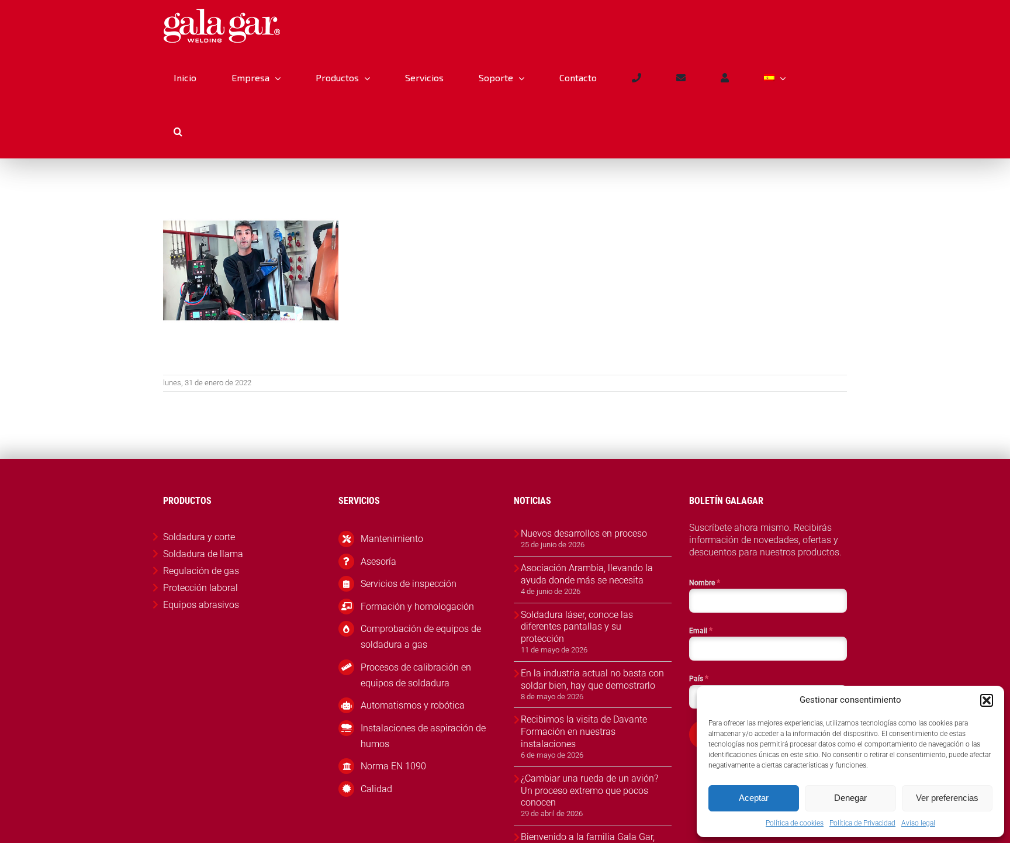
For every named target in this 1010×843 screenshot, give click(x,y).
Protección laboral (200, 587)
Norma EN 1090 (393, 766)
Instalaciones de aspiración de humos (423, 736)
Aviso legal (918, 823)
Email (700, 630)
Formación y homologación (417, 606)
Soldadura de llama (203, 553)
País (698, 678)
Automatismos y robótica (413, 705)
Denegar (850, 798)
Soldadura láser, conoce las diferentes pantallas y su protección (577, 627)
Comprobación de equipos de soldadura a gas (421, 636)
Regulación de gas (201, 570)
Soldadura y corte (199, 537)
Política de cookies (795, 823)
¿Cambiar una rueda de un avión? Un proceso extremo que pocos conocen (589, 791)
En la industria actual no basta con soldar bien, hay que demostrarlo (592, 679)
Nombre (704, 582)
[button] (986, 700)
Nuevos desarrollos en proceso (584, 533)
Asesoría (378, 561)
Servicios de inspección (408, 583)
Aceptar (754, 798)
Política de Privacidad (862, 823)
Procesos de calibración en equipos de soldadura (416, 675)
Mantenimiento (392, 538)
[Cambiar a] (774, 78)
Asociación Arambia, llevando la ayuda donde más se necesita (587, 574)
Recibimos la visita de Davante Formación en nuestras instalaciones (584, 731)
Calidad (376, 788)
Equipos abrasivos (201, 604)
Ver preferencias (947, 798)
